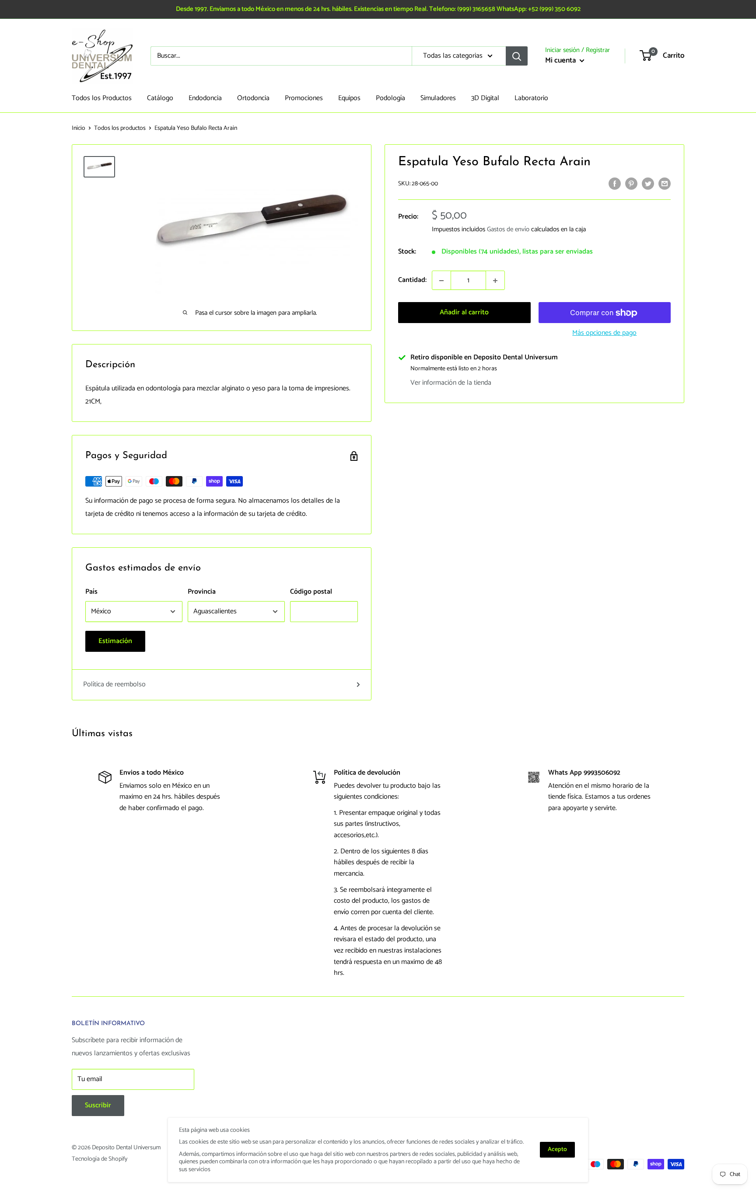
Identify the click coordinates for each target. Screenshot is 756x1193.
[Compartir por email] (664, 183)
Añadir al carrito (464, 313)
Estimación (115, 641)
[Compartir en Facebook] (615, 183)
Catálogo (160, 98)
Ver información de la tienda (450, 383)
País (91, 592)
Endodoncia (205, 98)
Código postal (311, 592)
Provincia (202, 592)
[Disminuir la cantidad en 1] (441, 280)
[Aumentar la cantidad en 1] (495, 280)
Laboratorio (531, 98)
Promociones (304, 98)
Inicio (78, 128)
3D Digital (485, 98)
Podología (390, 98)
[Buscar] (517, 56)
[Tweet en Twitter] (648, 183)
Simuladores (438, 98)
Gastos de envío (508, 229)
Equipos (349, 98)
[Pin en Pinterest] (631, 183)
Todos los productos (120, 128)
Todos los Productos (102, 98)
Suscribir (98, 1105)
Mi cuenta (561, 60)
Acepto (557, 1149)
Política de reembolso (114, 684)
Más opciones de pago (604, 333)
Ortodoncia (253, 98)
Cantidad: (412, 280)
